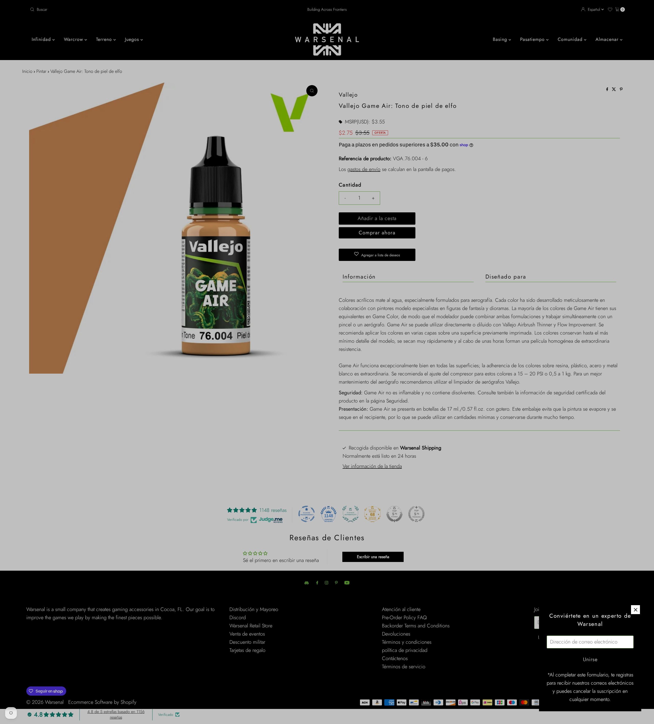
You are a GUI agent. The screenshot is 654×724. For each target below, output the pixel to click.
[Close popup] (635, 609)
